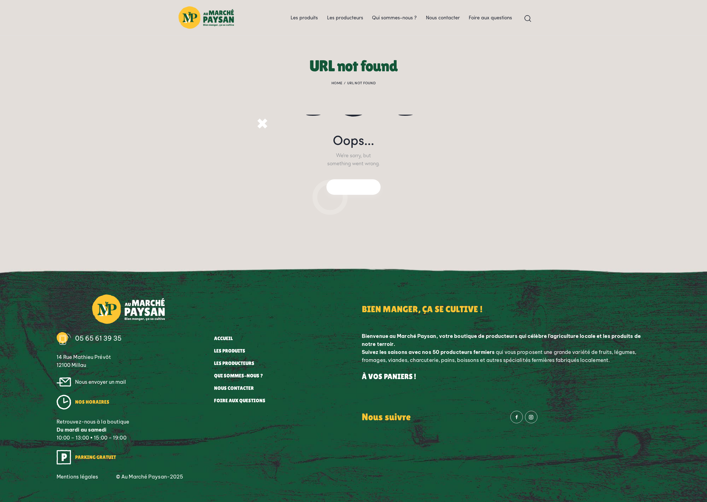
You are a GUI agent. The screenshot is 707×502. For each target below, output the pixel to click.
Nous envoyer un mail (100, 382)
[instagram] (531, 417)
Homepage (353, 187)
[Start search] (528, 18)
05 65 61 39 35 (98, 338)
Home (336, 82)
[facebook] (516, 417)
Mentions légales (77, 477)
